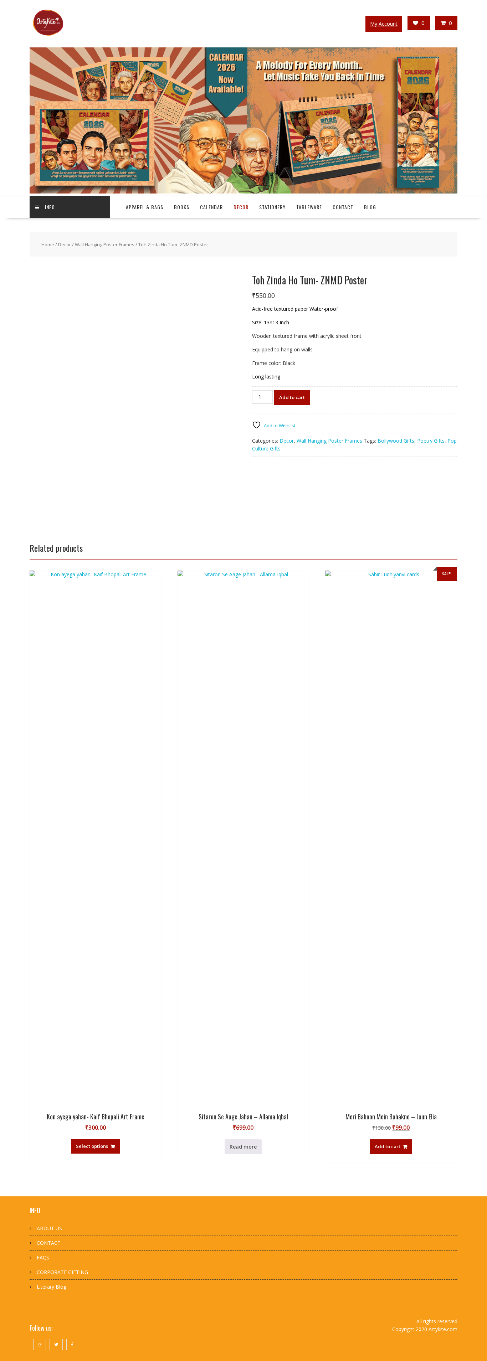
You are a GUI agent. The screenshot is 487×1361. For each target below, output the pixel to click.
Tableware (309, 207)
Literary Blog (51, 1286)
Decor (241, 207)
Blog (370, 207)
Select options (92, 1146)
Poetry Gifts (431, 440)
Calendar (211, 207)
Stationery (272, 207)
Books (181, 207)
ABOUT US (49, 1228)
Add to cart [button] (387, 1146)
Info (50, 207)
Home (47, 244)
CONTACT (49, 1242)
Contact (343, 207)
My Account (384, 23)
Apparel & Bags (144, 207)
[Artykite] (243, 191)
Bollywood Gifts (396, 440)
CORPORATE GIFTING (62, 1272)
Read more (243, 1146)
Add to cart (292, 397)
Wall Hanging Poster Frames (104, 244)
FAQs (43, 1257)
